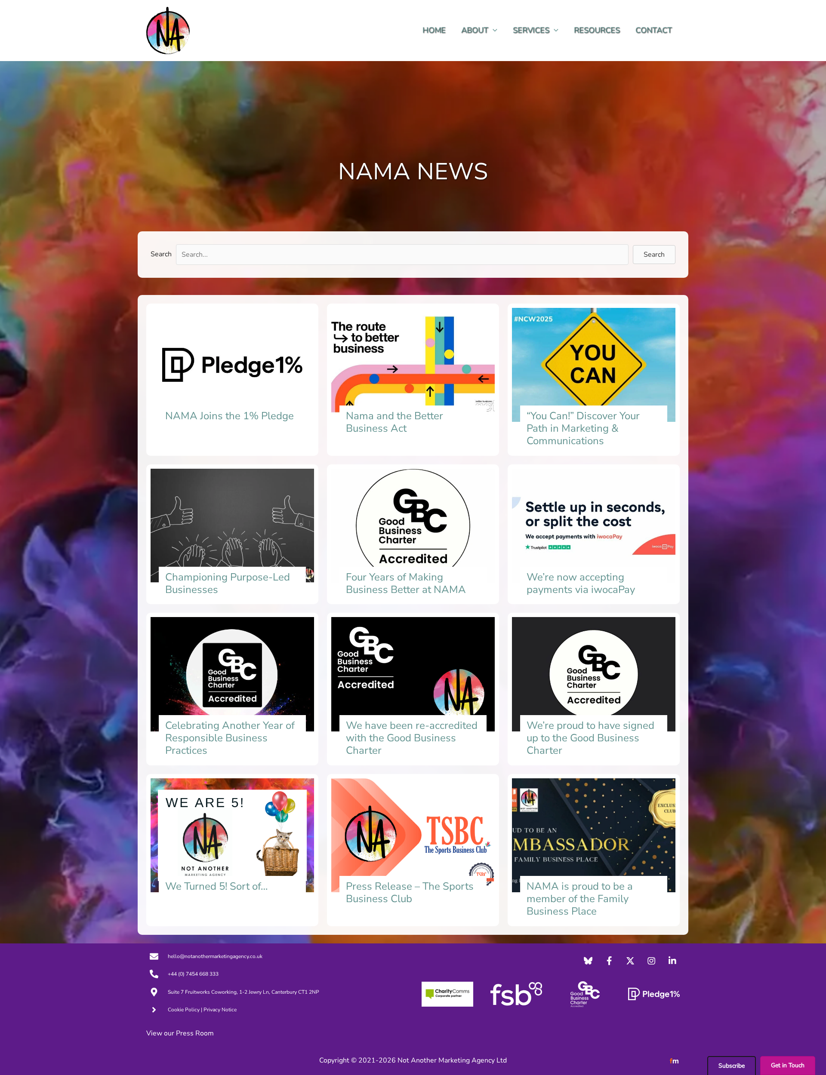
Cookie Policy (184, 1009)
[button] (492, 30)
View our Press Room (180, 1033)
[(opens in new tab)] (447, 993)
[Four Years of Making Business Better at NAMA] (413, 534)
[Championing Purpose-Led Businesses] (232, 534)
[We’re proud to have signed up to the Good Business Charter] (594, 689)
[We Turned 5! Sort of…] (232, 850)
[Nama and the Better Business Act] (413, 380)
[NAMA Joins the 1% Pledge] (232, 380)
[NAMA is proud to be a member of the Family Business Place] (594, 850)
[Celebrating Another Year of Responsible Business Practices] (232, 689)
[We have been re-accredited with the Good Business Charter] (413, 689)
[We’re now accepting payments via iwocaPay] (594, 534)
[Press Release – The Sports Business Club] (413, 850)
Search (161, 254)
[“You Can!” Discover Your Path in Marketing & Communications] (594, 380)
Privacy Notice (220, 1009)
